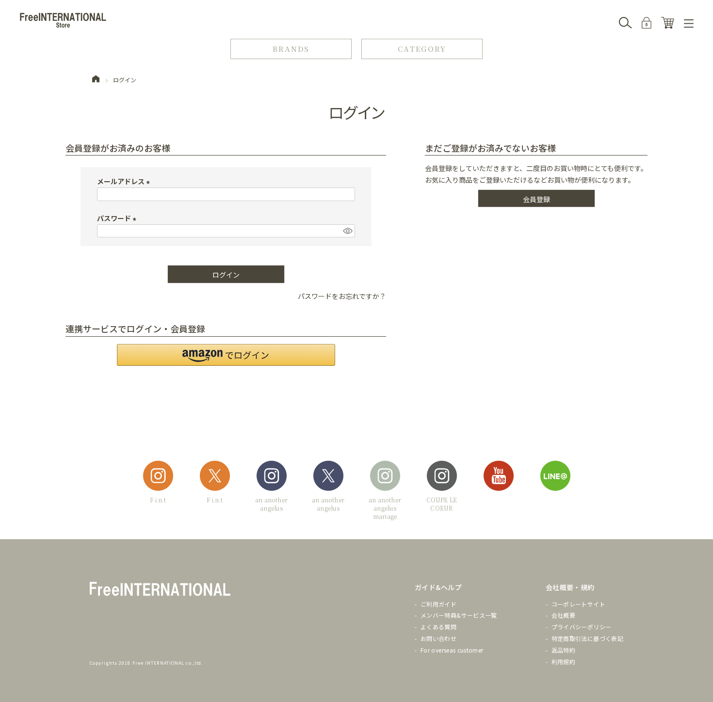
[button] (226, 355)
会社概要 (563, 615)
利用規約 (563, 661)
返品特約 (563, 650)
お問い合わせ (438, 638)
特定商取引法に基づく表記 (587, 638)
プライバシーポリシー (581, 627)
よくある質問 (438, 627)
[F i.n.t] (158, 477)
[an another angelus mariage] (385, 477)
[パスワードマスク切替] (347, 231)
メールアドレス (125, 181)
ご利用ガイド (438, 604)
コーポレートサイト (578, 604)
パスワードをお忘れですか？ (342, 296)
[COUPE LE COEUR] (442, 477)
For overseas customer (452, 650)
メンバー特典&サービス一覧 (459, 615)
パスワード (118, 218)
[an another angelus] (272, 477)
